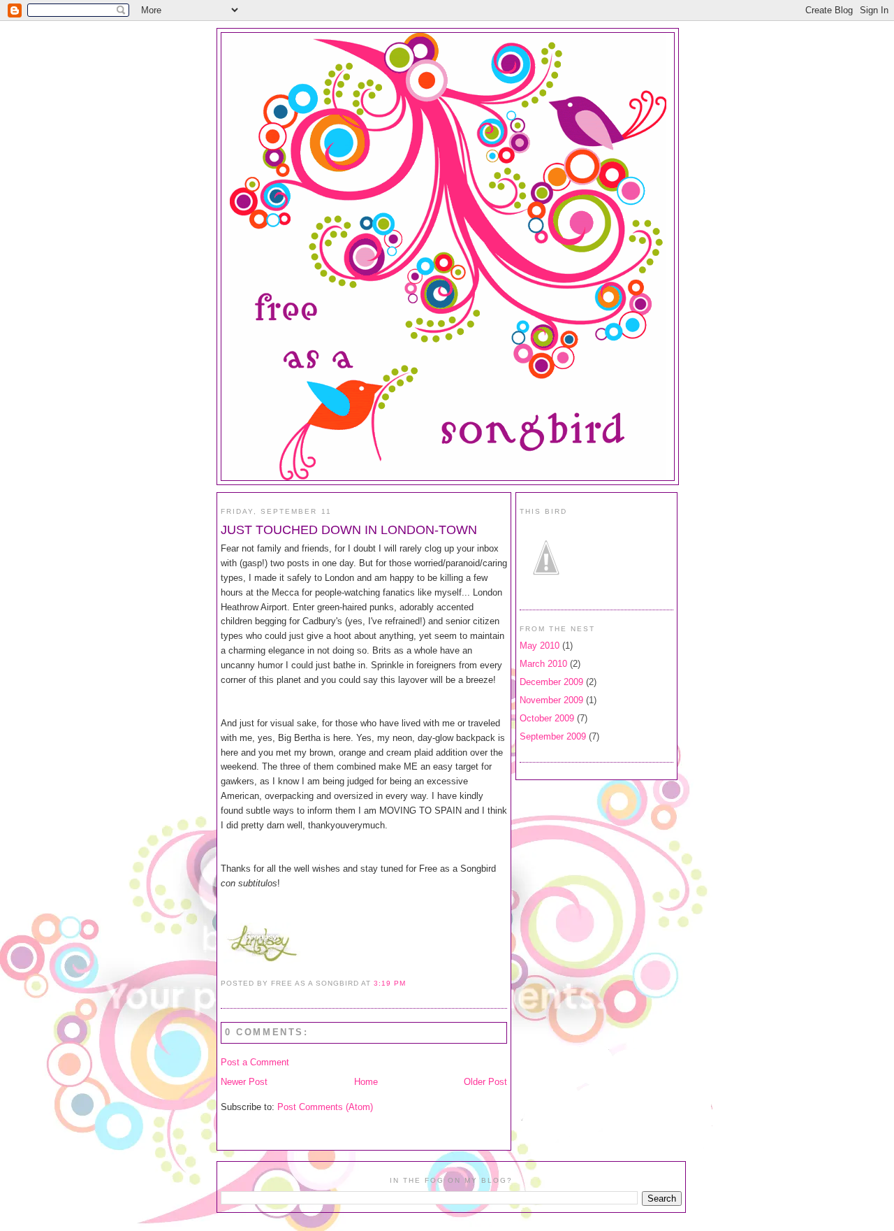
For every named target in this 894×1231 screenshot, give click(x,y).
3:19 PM (389, 983)
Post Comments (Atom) (325, 1107)
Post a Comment (255, 1062)
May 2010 (539, 645)
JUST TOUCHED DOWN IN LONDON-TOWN (349, 530)
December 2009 (551, 682)
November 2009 (551, 700)
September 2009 (553, 736)
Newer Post (244, 1082)
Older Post (485, 1082)
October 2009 (547, 718)
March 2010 (543, 663)
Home (366, 1082)
